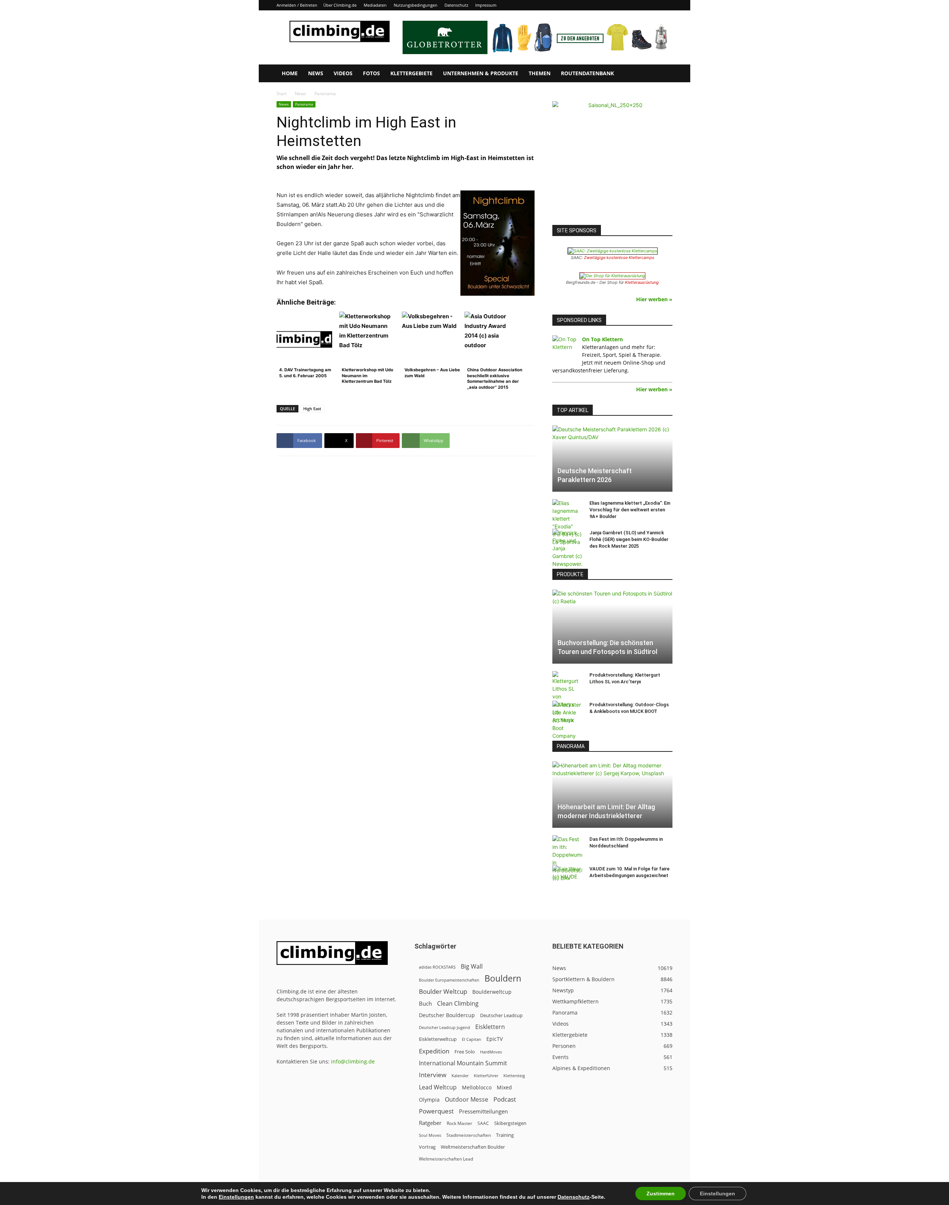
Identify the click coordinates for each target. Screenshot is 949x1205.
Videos (343, 73)
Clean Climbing (458, 1004)
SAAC (483, 1123)
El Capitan (471, 1039)
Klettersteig (514, 1075)
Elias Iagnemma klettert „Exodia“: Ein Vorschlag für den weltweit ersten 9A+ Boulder (629, 509)
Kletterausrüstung (642, 282)
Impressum (485, 5)
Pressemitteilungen (483, 1111)
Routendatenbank (587, 73)
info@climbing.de (353, 1061)
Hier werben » (654, 299)
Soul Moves (430, 1135)
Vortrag (427, 1146)
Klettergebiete (411, 73)
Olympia (429, 1099)
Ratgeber (430, 1123)
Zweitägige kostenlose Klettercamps (619, 257)
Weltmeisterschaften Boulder (473, 1146)
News (315, 73)
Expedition (434, 1051)
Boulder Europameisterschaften (449, 980)
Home (290, 73)
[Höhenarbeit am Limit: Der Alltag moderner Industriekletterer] (612, 794)
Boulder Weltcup (443, 991)
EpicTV (494, 1038)
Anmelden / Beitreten (297, 5)
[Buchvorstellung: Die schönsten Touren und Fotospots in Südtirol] (612, 627)
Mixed (504, 1087)
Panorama (304, 104)
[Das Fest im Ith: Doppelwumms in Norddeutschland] (567, 858)
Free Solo (464, 1051)
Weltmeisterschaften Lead (446, 1159)
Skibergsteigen (510, 1123)
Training (505, 1135)
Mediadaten (375, 5)
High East (312, 408)
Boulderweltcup (492, 992)
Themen (539, 73)
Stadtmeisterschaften (468, 1135)
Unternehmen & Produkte (480, 73)
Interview (432, 1075)
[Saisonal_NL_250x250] (612, 161)
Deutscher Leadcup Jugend (444, 1027)
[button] (663, 73)
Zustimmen (661, 1193)
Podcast (504, 1099)
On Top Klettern (602, 339)
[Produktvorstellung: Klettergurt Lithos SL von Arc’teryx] (567, 697)
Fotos (371, 73)
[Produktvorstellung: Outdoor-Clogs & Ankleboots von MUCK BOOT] (567, 720)
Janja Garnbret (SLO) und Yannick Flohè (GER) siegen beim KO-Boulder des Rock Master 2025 (628, 539)
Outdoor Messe (466, 1099)
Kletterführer (486, 1075)
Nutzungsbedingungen (415, 5)
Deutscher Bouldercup (447, 1015)
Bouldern (503, 978)
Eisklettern (490, 1027)
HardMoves (491, 1052)
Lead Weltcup (438, 1087)
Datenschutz (456, 5)
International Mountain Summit (463, 1063)
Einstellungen (236, 1197)
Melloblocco (477, 1087)
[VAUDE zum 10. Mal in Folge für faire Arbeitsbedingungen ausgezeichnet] (567, 876)
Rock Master (459, 1123)
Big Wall (472, 966)
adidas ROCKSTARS (437, 967)
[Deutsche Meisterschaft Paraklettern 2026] (612, 458)
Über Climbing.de (340, 5)
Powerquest (436, 1111)
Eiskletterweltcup (438, 1039)
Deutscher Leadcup (501, 1015)
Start (282, 93)
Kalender (460, 1075)
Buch (425, 1003)
